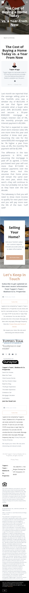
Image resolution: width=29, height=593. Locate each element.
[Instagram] (16, 354)
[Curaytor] (10, 363)
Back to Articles (9, 38)
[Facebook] (3, 354)
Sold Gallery (5, 398)
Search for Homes (7, 372)
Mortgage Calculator (8, 395)
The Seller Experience (8, 389)
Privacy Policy (14, 459)
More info (10, 586)
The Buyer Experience (9, 387)
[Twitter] (6, 354)
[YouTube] (12, 354)
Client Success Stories (8, 378)
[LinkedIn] (9, 354)
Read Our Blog (6, 384)
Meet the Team (7, 375)
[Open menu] (27, 2)
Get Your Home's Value (9, 381)
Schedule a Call (6, 392)
